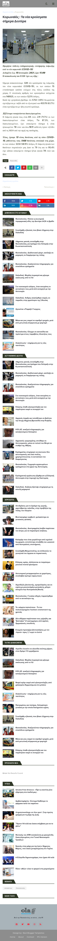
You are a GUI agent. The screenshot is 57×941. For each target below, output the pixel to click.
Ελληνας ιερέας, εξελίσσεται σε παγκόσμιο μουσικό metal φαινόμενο (33, 563)
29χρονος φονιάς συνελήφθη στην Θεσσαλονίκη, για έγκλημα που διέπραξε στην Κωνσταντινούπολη (34, 243)
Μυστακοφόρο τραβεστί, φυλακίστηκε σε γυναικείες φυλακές (32, 518)
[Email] (35, 167)
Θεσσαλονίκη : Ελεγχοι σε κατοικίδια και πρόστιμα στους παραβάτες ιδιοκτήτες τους (34, 333)
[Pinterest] (24, 167)
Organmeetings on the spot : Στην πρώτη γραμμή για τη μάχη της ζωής (34, 813)
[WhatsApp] (29, 167)
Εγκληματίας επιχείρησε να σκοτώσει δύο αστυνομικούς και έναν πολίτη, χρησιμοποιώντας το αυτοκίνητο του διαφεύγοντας (33, 456)
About (21, 937)
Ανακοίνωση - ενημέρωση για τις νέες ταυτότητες (31, 344)
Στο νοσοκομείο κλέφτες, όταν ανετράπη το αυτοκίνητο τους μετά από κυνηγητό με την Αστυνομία (33, 289)
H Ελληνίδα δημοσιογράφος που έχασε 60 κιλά (35, 857)
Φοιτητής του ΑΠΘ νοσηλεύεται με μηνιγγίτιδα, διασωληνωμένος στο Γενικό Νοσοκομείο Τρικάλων (35, 837)
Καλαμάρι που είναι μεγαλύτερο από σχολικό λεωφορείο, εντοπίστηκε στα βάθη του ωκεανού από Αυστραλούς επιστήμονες (35, 542)
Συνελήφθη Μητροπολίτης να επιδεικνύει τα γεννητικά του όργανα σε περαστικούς (33, 552)
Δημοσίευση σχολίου (10, 181)
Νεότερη (7, 187)
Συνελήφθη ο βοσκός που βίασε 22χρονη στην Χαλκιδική (34, 231)
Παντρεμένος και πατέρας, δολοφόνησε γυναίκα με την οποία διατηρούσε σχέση (32, 706)
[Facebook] (12, 167)
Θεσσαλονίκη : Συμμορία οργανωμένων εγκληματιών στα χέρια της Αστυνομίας (32, 465)
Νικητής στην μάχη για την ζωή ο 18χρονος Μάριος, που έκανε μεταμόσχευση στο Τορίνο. (34, 847)
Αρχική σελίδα (8, 12)
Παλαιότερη (48, 187)
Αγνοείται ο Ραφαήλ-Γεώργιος (28, 309)
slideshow (8, 888)
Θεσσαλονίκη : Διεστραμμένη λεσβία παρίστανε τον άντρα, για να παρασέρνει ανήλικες (35, 529)
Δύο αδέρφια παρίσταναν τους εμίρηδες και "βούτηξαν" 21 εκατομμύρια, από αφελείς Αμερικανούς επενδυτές (33, 621)
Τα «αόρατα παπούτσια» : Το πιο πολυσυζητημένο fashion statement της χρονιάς (33, 609)
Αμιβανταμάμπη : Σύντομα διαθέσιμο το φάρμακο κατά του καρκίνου (32, 802)
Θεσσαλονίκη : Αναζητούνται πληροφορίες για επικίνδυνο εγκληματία (34, 265)
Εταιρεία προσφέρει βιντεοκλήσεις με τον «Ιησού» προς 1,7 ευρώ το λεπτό (32, 631)
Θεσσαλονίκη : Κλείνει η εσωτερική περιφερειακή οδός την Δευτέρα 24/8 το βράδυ (35, 220)
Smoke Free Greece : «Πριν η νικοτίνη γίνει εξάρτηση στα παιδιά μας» (34, 791)
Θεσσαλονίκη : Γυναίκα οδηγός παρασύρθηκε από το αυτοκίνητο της (34, 597)
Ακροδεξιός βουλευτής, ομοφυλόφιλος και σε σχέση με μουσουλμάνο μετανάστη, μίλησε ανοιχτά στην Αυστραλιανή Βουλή (34, 587)
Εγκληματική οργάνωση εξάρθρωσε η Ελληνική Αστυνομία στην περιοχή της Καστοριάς (35, 477)
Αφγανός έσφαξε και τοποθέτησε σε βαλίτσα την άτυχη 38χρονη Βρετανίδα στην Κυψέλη (34, 419)
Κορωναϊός (19, 12)
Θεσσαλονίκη (20, 888)
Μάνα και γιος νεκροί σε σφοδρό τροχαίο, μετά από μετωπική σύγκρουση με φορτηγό (34, 321)
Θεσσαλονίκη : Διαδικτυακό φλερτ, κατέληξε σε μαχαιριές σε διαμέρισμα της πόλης (34, 254)
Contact (30, 937)
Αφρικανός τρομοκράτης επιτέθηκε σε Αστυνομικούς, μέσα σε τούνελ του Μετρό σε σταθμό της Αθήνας (34, 443)
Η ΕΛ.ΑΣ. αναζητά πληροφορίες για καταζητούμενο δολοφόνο (30, 430)
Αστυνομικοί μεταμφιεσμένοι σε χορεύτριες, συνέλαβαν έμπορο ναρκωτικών (33, 574)
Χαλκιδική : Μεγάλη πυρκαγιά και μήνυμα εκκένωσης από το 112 (32, 276)
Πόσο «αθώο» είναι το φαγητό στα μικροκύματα (35, 869)
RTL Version (42, 937)
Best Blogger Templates (33, 933)
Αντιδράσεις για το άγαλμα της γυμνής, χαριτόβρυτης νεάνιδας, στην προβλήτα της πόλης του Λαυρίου (33, 508)
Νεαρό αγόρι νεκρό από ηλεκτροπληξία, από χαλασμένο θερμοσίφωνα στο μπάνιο (34, 683)
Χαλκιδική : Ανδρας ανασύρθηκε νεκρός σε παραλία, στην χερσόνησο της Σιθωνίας (33, 299)
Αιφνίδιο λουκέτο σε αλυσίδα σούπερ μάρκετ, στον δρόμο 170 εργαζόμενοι (34, 650)
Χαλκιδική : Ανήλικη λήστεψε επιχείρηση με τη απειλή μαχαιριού (34, 488)
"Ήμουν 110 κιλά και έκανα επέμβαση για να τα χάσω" (34, 824)
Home (12, 937)
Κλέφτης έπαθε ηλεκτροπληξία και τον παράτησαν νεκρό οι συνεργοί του (31, 408)
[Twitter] (18, 167)
